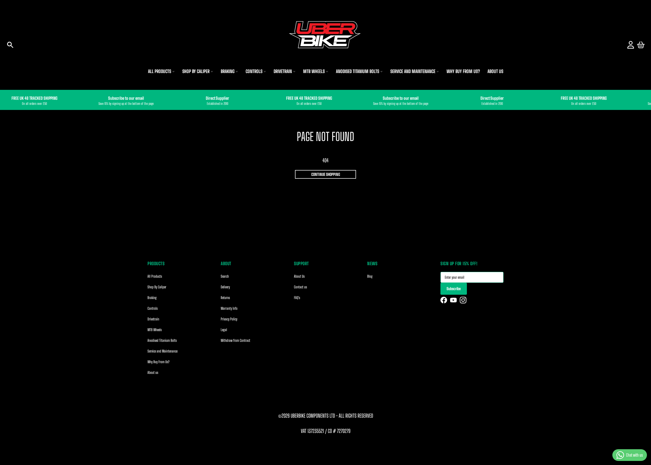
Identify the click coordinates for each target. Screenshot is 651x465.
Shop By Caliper (156, 287)
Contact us (300, 287)
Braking (152, 297)
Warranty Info (229, 308)
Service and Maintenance (162, 351)
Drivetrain (153, 319)
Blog (370, 276)
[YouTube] (453, 300)
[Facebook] (443, 300)
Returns (225, 297)
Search (225, 276)
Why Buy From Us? (158, 362)
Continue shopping (325, 174)
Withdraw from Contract (235, 340)
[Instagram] (463, 300)
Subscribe (454, 288)
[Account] (630, 45)
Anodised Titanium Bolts (162, 340)
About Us (299, 276)
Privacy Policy (229, 319)
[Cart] (641, 45)
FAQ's (297, 297)
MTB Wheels (154, 330)
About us (152, 372)
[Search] (10, 45)
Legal (224, 330)
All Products (154, 276)
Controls (152, 308)
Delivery (225, 287)
